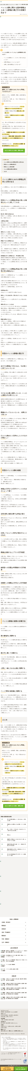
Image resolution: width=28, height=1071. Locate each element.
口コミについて (17, 1033)
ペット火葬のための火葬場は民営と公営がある (14, 162)
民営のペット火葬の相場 (9, 166)
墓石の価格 (3, 1022)
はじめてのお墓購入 (4, 1015)
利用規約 (6, 1033)
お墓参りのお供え (11, 1026)
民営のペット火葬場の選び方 (10, 164)
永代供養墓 (6, 1019)
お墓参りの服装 (18, 1026)
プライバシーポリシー (11, 1033)
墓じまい (11, 1016)
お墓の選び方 (15, 1015)
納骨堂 (12, 1019)
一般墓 (2, 1019)
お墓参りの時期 (4, 1027)
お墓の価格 (11, 1015)
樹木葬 (9, 1019)
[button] (14, 922)
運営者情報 (2, 1033)
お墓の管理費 (7, 1022)
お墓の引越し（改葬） (5, 1016)
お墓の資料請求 (7, 1011)
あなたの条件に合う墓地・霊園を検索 (14, 150)
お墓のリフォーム (14, 1022)
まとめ (5, 171)
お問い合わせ (23, 1033)
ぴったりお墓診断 (14, 1011)
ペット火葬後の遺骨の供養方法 (10, 169)
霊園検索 (2, 1011)
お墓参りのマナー (4, 1026)
